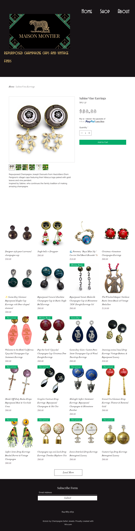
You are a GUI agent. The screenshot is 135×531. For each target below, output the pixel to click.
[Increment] (89, 133)
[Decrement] (81, 133)
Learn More (99, 122)
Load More (68, 472)
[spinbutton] (85, 133)
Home (11, 86)
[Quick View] (20, 233)
